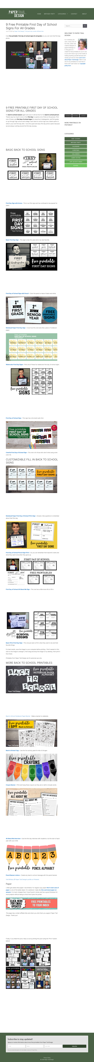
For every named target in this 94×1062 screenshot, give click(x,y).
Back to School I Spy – (13, 750)
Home (39, 14)
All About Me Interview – (13, 838)
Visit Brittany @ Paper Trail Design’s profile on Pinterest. (22, 879)
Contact (74, 14)
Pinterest (76, 115)
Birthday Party (49, 14)
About (84, 14)
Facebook (68, 115)
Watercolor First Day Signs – (15, 364)
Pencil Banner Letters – (13, 875)
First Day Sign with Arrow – (14, 203)
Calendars (75, 146)
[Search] (85, 26)
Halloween (75, 154)
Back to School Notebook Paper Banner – (18, 716)
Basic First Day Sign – (13, 240)
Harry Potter (75, 158)
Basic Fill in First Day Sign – (14, 643)
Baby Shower (76, 138)
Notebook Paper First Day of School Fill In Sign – (21, 516)
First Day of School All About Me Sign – (18, 589)
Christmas (75, 150)
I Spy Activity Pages (75, 161)
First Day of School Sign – (14, 418)
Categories (62, 14)
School (75, 165)
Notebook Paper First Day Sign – (16, 328)
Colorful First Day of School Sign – (17, 452)
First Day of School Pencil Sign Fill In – (18, 552)
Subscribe (74, 1046)
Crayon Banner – (11, 785)
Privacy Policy (47, 1057)
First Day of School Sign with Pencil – (18, 293)
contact (83, 115)
